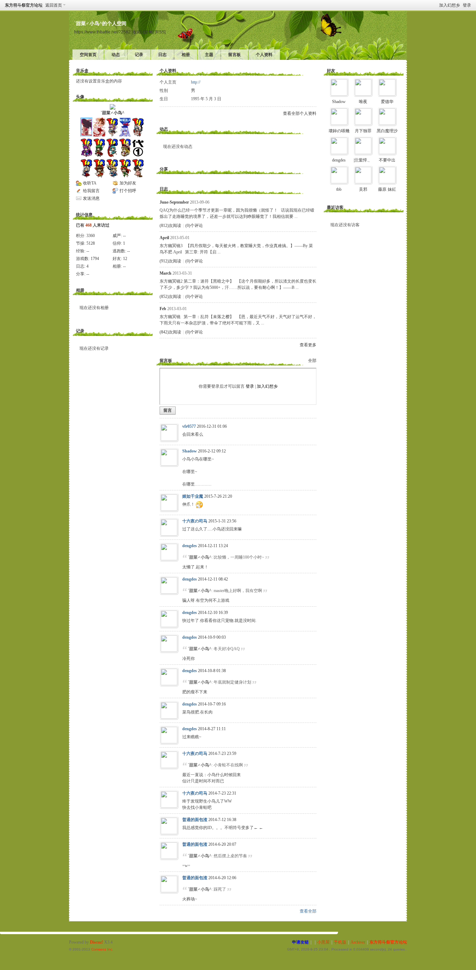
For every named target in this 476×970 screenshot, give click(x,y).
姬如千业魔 (192, 496)
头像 (80, 96)
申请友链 (300, 942)
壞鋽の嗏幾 (339, 130)
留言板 (234, 54)
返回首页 (53, 5)
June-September (174, 202)
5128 (90, 243)
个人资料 (264, 54)
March (165, 273)
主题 (209, 54)
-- (124, 235)
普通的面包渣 (194, 819)
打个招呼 (128, 190)
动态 (116, 54)
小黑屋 (323, 942)
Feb (163, 308)
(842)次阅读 (170, 332)
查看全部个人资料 (299, 113)
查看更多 (308, 344)
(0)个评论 (194, 225)
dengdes (189, 545)
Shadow (189, 451)
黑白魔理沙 (387, 130)
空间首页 (88, 54)
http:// (195, 82)
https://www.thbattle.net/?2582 (102, 32)
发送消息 (91, 198)
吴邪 (363, 189)
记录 (139, 54)
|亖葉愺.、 (363, 160)
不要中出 (387, 160)
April (164, 237)
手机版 (340, 942)
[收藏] (137, 32)
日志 (162, 54)
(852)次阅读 (170, 296)
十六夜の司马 (194, 521)
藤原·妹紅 (387, 189)
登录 (467, 5)
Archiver (358, 942)
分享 (164, 169)
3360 (90, 235)
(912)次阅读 (170, 261)
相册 (186, 54)
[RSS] (160, 32)
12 (125, 258)
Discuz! (96, 942)
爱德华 (387, 101)
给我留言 (91, 190)
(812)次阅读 (170, 225)
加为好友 (128, 183)
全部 (312, 360)
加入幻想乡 (449, 5)
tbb (338, 189)
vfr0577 (189, 426)
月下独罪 (363, 130)
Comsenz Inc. (102, 949)
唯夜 (363, 101)
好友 (331, 70)
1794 (95, 258)
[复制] (148, 32)
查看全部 (308, 911)
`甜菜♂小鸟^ (112, 112)
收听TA (90, 183)
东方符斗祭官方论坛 (24, 5)
